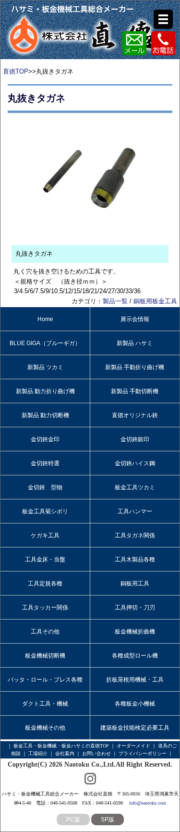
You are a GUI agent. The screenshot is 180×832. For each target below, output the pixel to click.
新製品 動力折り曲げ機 (45, 391)
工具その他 (45, 631)
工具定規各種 (45, 583)
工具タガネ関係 (135, 535)
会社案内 (64, 753)
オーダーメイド (133, 745)
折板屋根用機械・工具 (135, 679)
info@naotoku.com (147, 803)
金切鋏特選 (45, 463)
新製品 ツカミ (45, 367)
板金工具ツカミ (135, 487)
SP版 (107, 819)
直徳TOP (15, 71)
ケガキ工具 (45, 535)
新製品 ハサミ (135, 343)
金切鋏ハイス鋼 (135, 463)
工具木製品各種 (135, 559)
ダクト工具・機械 (45, 703)
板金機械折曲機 (135, 631)
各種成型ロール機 (135, 655)
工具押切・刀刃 (135, 607)
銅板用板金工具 (155, 301)
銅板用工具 (134, 583)
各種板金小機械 (135, 703)
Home (45, 319)
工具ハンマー (135, 511)
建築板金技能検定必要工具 (134, 727)
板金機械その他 (45, 727)
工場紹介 (38, 753)
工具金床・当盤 (45, 559)
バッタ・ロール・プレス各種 (45, 679)
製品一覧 (115, 301)
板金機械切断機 (45, 655)
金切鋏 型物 (45, 487)
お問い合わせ (96, 753)
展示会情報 (134, 319)
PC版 (73, 819)
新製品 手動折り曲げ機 (134, 367)
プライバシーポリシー (143, 753)
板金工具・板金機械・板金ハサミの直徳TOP (61, 745)
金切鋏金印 (45, 439)
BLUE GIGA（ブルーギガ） (45, 343)
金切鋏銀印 (134, 439)
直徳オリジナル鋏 (135, 415)
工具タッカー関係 (45, 607)
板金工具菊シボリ (45, 511)
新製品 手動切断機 (134, 391)
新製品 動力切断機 (45, 415)
